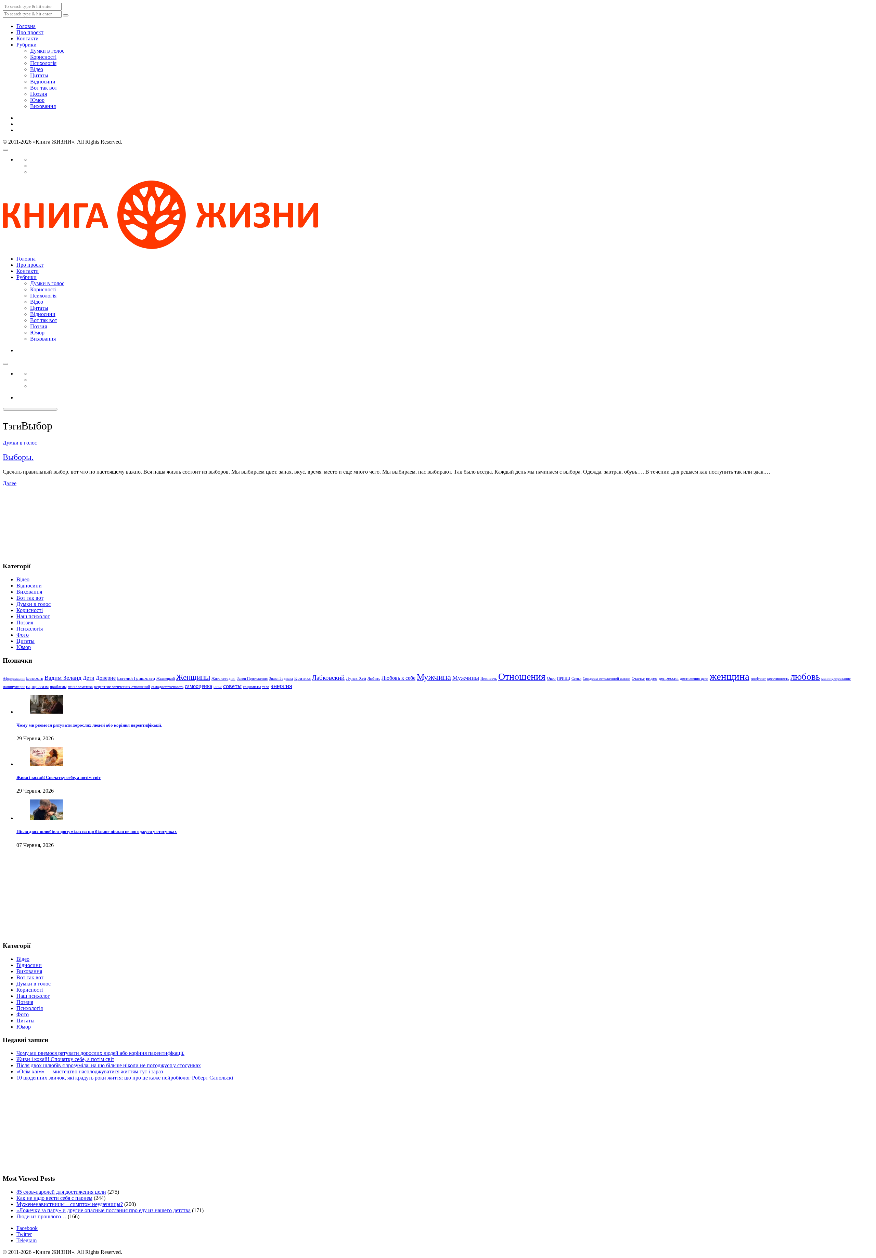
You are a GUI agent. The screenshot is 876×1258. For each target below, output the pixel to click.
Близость (34, 678)
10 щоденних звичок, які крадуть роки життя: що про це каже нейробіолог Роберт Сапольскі (124, 1078)
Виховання (43, 106)
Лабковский (328, 677)
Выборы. (18, 457)
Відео (36, 69)
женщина (729, 676)
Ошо (551, 678)
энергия (281, 685)
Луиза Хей (356, 678)
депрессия (669, 678)
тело (265, 687)
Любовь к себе (398, 678)
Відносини (42, 81)
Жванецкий (165, 678)
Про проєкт (29, 32)
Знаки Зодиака (281, 678)
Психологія (43, 63)
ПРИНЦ (563, 678)
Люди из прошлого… (41, 1216)
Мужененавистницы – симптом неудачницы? (69, 1204)
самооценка (198, 686)
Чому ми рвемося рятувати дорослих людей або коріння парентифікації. (89, 725)
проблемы (58, 687)
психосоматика (80, 687)
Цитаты (39, 75)
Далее (9, 483)
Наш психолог (33, 616)
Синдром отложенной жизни (606, 678)
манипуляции (14, 687)
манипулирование (836, 678)
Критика (302, 678)
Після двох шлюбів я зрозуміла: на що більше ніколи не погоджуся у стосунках (96, 831)
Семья (576, 678)
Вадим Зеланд (62, 677)
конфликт (758, 678)
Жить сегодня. (223, 678)
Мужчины (465, 677)
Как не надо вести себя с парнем (54, 1198)
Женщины (193, 677)
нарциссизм (37, 686)
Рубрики (26, 45)
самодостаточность (167, 687)
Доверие (106, 678)
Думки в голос (47, 51)
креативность (778, 678)
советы (232, 686)
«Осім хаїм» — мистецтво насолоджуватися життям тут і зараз (89, 1071)
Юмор (37, 100)
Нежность (488, 678)
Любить (374, 678)
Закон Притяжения (252, 678)
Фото (22, 635)
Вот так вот (43, 88)
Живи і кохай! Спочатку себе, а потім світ (58, 777)
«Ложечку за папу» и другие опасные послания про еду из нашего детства (103, 1210)
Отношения (521, 676)
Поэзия (38, 94)
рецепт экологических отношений (122, 687)
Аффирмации (14, 678)
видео (651, 678)
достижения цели (694, 678)
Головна (26, 26)
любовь (805, 677)
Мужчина (434, 676)
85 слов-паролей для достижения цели (61, 1192)
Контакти (27, 38)
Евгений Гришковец (136, 678)
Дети (88, 678)
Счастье (638, 678)
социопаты (252, 687)
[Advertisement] (37, 521)
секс (218, 686)
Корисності (43, 57)
